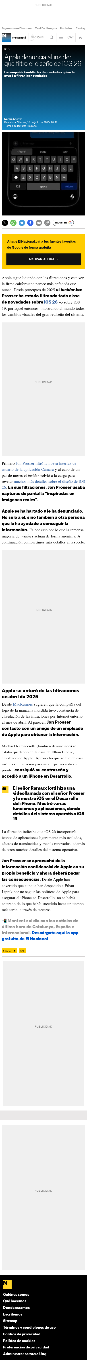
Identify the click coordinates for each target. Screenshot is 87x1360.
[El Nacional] (44, 1285)
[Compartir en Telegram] (22, 223)
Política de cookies (19, 1341)
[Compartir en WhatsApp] (13, 223)
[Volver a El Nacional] (38, 37)
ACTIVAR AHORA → (43, 259)
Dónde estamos (16, 1308)
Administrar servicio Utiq (24, 1354)
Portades (66, 28)
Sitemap (10, 1321)
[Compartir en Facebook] (30, 223)
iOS (22, 951)
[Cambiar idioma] (70, 37)
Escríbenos (12, 1314)
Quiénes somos (16, 1294)
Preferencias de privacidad (26, 1347)
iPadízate (9, 951)
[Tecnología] (6, 37)
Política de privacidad (21, 1334)
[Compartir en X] (5, 223)
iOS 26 (51, 302)
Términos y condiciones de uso (29, 1327)
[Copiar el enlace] (47, 223)
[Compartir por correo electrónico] (39, 223)
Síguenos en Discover (17, 28)
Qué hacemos (14, 1301)
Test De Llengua (46, 28)
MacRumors (23, 704)
